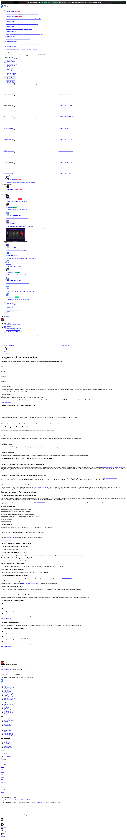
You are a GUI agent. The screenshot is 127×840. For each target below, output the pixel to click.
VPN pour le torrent (11, 76)
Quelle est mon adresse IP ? (10, 720)
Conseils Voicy (7, 724)
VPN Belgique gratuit (11, 64)
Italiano (2, 777)
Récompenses (7, 745)
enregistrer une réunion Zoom (110, 478)
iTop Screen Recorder (40, 502)
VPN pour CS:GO (10, 82)
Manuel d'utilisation (8, 733)
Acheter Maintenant (43, 228)
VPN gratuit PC (7, 707)
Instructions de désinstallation (10, 736)
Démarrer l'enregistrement (6, 394)
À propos (6, 741)
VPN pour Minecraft (11, 81)
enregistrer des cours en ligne (41, 487)
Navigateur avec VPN (9, 712)
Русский (3, 789)
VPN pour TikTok (10, 74)
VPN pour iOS (7, 708)
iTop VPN (6, 686)
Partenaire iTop (7, 746)
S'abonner (17, 674)
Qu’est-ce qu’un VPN (11, 58)
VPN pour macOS (8, 706)
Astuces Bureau (7, 723)
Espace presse (7, 743)
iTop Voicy (6, 690)
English (2, 762)
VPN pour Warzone (11, 78)
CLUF (28, 799)
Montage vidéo (7, 326)
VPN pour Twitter (10, 72)
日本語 (2, 779)
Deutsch (2, 767)
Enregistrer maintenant (6, 521)
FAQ (5, 332)
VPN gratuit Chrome (8, 711)
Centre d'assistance (8, 730)
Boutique (6, 312)
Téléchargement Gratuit (33, 228)
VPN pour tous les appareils (10, 714)
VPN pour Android (8, 710)
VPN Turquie (9, 66)
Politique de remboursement (7, 799)
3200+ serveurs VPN (8, 62)
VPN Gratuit (9, 60)
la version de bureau (67, 578)
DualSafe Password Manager (10, 697)
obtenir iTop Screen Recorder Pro (29, 583)
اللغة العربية (3, 764)
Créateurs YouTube (8, 747)
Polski (2, 784)
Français (2, 774)
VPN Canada (9, 68)
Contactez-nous (7, 742)
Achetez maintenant (5, 353)
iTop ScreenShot (7, 691)
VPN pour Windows (8, 704)
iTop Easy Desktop (8, 689)
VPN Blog (6, 721)
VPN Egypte (9, 69)
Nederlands (3, 782)
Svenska (2, 792)
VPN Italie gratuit (10, 65)
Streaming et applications (9, 70)
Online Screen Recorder (9, 698)
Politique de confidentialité (20, 799)
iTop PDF (6, 695)
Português (3, 787)
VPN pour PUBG (10, 80)
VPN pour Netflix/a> (11, 73)
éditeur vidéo (11, 537)
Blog (5, 327)
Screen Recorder (7, 725)
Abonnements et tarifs (9, 699)
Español (2, 772)
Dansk (2, 769)
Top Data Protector (8, 694)
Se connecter (6, 316)
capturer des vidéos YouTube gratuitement (113, 467)
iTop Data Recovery (8, 693)
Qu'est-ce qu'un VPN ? (9, 719)
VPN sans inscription (11, 61)
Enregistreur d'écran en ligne (13, 324)
